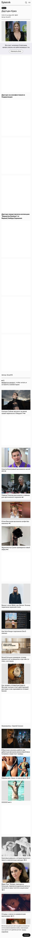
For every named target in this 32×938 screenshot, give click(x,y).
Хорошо (26, 935)
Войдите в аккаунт (8, 383)
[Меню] (29, 2)
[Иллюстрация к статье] (16, 31)
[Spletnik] (6, 2)
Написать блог (16, 51)
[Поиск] (26, 2)
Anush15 (10, 375)
